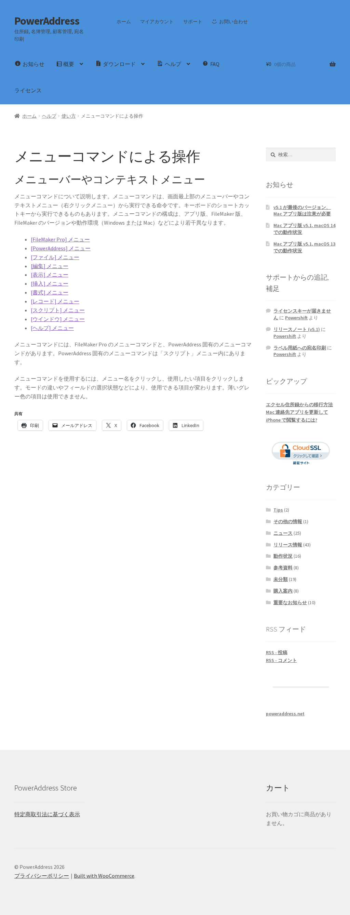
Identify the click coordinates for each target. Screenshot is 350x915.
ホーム (124, 21)
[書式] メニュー (49, 292)
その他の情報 (287, 521)
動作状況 (283, 556)
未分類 (280, 579)
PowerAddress (46, 21)
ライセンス (28, 90)
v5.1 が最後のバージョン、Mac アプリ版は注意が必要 (302, 210)
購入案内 (283, 591)
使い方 (69, 116)
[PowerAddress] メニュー (61, 248)
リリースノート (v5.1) (296, 329)
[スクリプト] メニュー (58, 310)
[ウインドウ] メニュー (58, 319)
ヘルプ (49, 116)
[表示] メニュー (49, 274)
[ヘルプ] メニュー (52, 327)
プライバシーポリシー (41, 875)
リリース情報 (287, 545)
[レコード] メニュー (55, 301)
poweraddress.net (285, 714)
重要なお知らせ (290, 602)
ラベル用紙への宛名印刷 (299, 348)
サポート (192, 21)
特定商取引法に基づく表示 (47, 814)
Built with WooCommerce (104, 875)
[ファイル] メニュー (55, 257)
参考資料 (283, 568)
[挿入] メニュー (49, 283)
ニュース (283, 533)
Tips (278, 510)
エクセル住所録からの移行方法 (299, 404)
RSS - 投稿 (276, 652)
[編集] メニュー (49, 266)
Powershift (296, 318)
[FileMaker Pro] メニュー (60, 239)
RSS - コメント (281, 660)
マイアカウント (157, 21)
